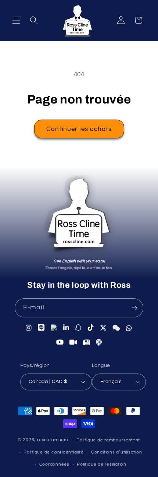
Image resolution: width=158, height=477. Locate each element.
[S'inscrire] (134, 307)
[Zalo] (54, 327)
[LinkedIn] (66, 327)
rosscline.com (52, 440)
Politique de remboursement (108, 440)
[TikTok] (91, 327)
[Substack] (86, 342)
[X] (103, 327)
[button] (16, 20)
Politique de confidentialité (54, 452)
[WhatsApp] (129, 328)
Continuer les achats (79, 129)
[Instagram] (29, 327)
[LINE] (41, 327)
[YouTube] (60, 342)
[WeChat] (116, 328)
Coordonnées (54, 464)
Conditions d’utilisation (116, 452)
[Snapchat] (78, 327)
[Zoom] (73, 342)
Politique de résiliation (101, 464)
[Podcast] (99, 342)
